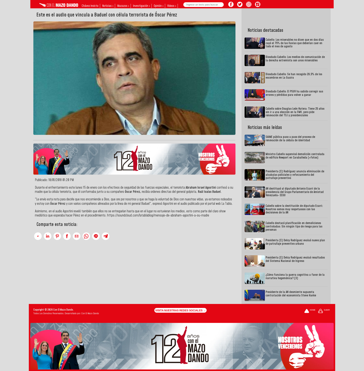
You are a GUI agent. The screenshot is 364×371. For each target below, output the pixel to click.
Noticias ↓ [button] (107, 6)
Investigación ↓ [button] (141, 6)
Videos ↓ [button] (171, 6)
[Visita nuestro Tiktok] (257, 6)
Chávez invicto (90, 6)
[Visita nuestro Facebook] (231, 6)
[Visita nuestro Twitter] (239, 6)
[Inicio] (58, 6)
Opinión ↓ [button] (158, 6)
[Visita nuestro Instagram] (248, 6)
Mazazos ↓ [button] (123, 6)
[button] (38, 236)
